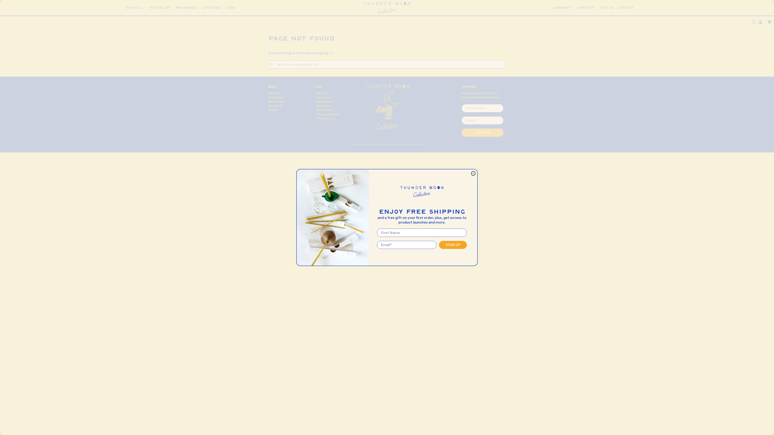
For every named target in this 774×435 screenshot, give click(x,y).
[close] (473, 173)
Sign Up (453, 245)
